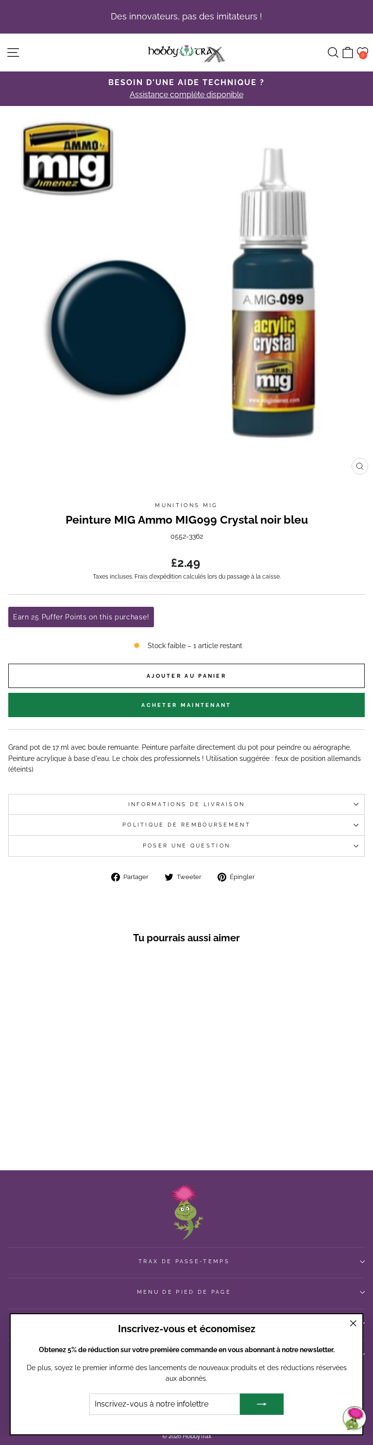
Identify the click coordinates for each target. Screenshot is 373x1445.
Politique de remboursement (186, 825)
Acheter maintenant (186, 705)
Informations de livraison (186, 804)
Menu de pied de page (184, 1292)
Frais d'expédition (158, 576)
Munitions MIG (186, 505)
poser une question (187, 846)
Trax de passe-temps (184, 1261)
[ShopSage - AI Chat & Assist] (354, 1417)
